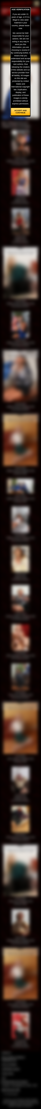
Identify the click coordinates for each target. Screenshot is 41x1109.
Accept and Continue (20, 111)
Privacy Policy (7, 1073)
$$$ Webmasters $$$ (11, 1090)
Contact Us (6, 1053)
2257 (4, 1078)
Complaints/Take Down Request (14, 1082)
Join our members (9, 1064)
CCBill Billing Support (11, 1069)
